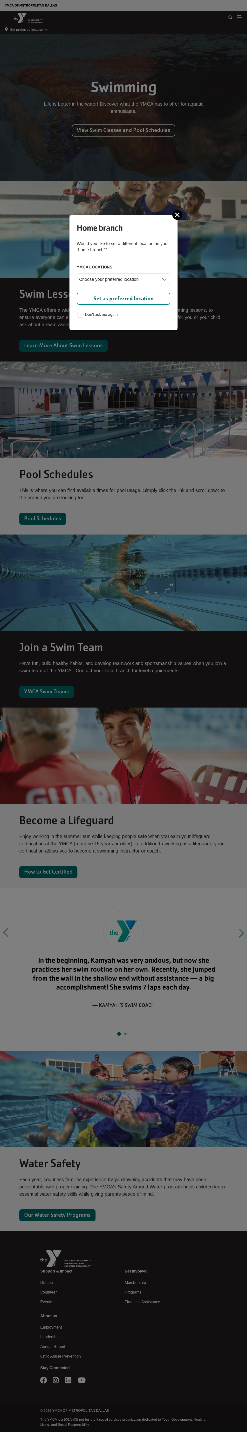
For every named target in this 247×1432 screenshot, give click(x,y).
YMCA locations (95, 267)
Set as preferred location (123, 298)
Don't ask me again (101, 314)
